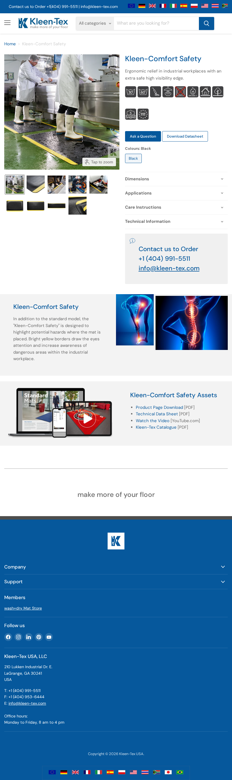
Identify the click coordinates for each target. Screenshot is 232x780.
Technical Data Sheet (157, 414)
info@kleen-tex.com (99, 6)
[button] (14, 184)
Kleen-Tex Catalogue (156, 427)
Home (10, 44)
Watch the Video (152, 421)
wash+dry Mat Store (23, 608)
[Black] (134, 164)
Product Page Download (159, 407)
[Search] (206, 23)
